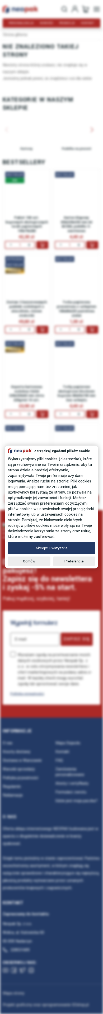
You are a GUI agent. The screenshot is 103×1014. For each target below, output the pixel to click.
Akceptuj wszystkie (52, 548)
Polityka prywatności (27, 693)
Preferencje (74, 561)
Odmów (29, 561)
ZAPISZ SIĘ (76, 639)
